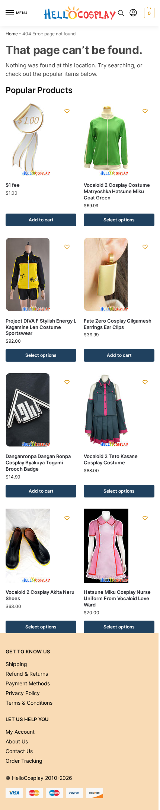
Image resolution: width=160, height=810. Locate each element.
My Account (20, 732)
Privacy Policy (23, 693)
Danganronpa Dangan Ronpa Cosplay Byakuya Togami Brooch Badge (38, 462)
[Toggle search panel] (121, 13)
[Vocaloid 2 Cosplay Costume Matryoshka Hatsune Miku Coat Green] (119, 139)
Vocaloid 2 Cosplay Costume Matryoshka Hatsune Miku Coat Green (117, 191)
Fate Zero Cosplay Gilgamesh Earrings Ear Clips (117, 324)
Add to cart (41, 219)
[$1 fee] (41, 139)
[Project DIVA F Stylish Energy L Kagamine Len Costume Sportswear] (41, 274)
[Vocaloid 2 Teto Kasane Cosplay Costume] (119, 410)
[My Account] (133, 13)
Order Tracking (24, 761)
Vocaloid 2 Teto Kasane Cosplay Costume (111, 459)
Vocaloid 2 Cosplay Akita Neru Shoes (40, 595)
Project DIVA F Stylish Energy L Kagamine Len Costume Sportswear (41, 327)
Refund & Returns (27, 673)
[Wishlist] (67, 110)
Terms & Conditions (29, 702)
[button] (148, 13)
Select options (119, 219)
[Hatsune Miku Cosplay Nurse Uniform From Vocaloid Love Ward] (119, 546)
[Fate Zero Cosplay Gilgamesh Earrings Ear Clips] (119, 274)
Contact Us (19, 751)
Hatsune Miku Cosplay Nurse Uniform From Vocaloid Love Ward (117, 598)
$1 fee (13, 185)
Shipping (16, 664)
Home (12, 33)
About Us (17, 741)
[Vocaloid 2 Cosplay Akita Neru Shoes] (41, 546)
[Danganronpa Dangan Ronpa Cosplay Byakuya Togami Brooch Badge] (41, 410)
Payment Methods (28, 683)
